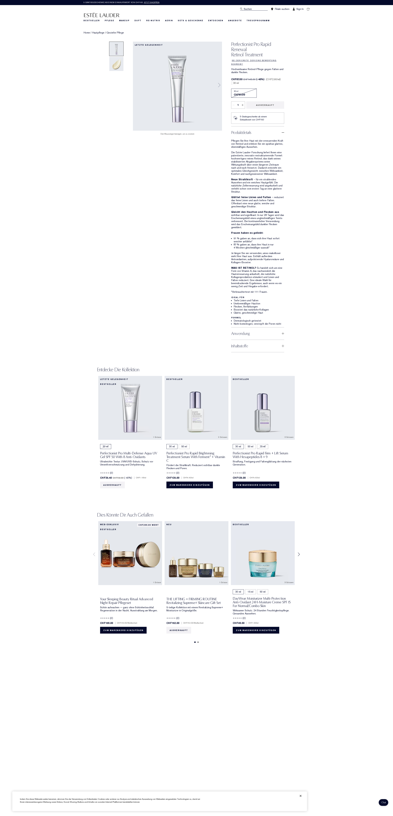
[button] (383, 802)
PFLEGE (109, 20)
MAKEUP (124, 20)
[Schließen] (300, 796)
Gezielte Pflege (115, 32)
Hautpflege (98, 32)
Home (87, 32)
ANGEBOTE (235, 20)
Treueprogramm (258, 20)
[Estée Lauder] (102, 14)
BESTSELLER (92, 20)
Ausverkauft (265, 105)
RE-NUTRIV (153, 20)
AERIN (169, 20)
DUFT (137, 20)
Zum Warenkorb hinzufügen (190, 485)
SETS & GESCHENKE (190, 20)
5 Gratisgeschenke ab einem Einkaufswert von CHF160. (122, 2)
